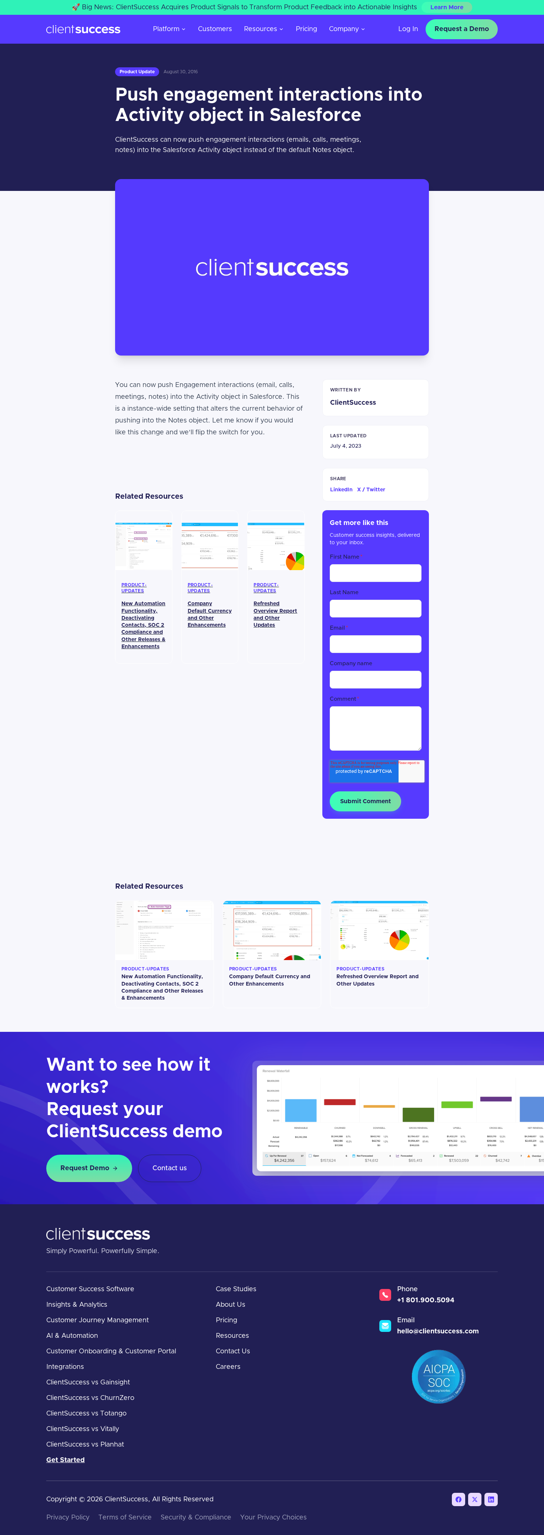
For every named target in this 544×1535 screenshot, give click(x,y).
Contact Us (233, 1351)
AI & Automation (72, 1336)
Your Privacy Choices (273, 1517)
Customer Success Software (90, 1289)
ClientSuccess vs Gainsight (88, 1382)
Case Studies (236, 1289)
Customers (215, 29)
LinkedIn (341, 489)
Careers (228, 1367)
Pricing (306, 29)
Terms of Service (125, 1517)
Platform (166, 29)
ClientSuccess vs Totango (86, 1413)
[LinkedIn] (491, 1499)
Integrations (65, 1367)
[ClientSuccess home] (83, 29)
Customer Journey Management (97, 1320)
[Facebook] (458, 1499)
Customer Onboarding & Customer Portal (111, 1351)
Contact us (169, 1168)
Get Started (65, 1460)
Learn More (446, 7)
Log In (408, 29)
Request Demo (84, 1168)
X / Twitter (371, 489)
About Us (230, 1305)
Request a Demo (461, 29)
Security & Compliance (196, 1517)
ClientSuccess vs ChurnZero (90, 1398)
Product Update (137, 72)
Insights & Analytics (76, 1305)
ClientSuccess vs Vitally (82, 1429)
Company (344, 29)
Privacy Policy (68, 1517)
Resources (260, 29)
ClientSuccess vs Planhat (85, 1444)
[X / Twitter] (474, 1499)
